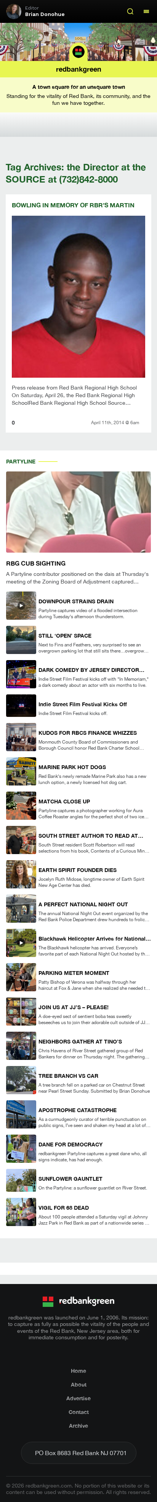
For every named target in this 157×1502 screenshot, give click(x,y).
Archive (78, 1425)
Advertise (78, 1398)
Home (78, 1370)
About (79, 1384)
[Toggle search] (130, 11)
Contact (79, 1412)
